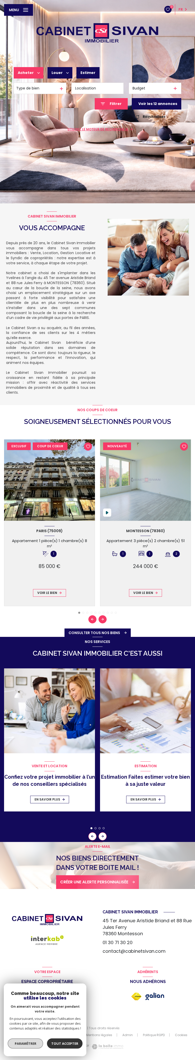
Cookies (181, 1035)
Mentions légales (99, 1035)
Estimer (87, 72)
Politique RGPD (154, 1035)
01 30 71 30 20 (118, 942)
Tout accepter (64, 1043)
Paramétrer (25, 1043)
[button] (103, 619)
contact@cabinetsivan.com (134, 951)
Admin (127, 1035)
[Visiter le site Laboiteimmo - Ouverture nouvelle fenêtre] (107, 1046)
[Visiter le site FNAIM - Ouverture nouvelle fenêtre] (136, 996)
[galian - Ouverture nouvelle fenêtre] (154, 996)
